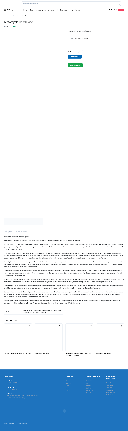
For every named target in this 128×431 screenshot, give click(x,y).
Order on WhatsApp (75, 44)
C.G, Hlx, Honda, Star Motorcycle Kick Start (17, 353)
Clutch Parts (109, 383)
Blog (71, 10)
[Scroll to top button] (123, 426)
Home (25, 10)
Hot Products (116, 10)
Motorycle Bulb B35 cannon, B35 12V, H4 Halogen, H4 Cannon (78, 354)
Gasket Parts (109, 395)
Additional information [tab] (20, 232)
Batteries (88, 385)
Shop (31, 10)
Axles (87, 383)
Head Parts (85, 38)
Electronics (109, 388)
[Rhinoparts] (11, 4)
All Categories (12, 10)
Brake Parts (89, 393)
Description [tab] (8, 232)
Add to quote (74, 56)
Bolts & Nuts (89, 390)
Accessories (89, 381)
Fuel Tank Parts (110, 392)
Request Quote (41, 10)
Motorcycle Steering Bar (103, 353)
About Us (51, 10)
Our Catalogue (62, 10)
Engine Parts (109, 390)
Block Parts (89, 388)
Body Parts (11, 16)
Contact (77, 10)
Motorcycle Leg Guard (42, 353)
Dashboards (109, 385)
